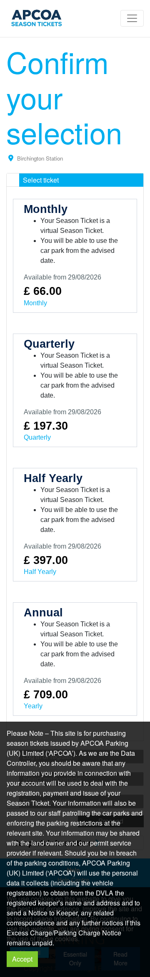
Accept (22, 959)
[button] (75, 180)
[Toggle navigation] (132, 18)
